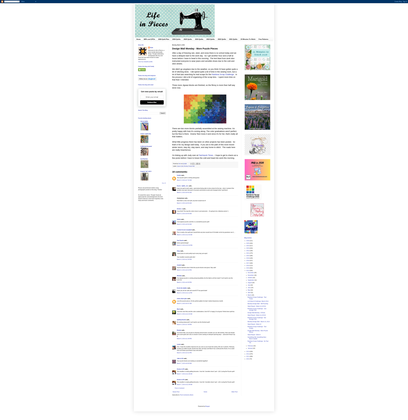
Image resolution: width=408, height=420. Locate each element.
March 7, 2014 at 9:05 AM (184, 363)
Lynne (179, 344)
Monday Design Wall (189, 166)
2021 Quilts (233, 39)
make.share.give (182, 298)
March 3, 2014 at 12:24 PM (184, 245)
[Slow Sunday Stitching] (257, 216)
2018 (248, 260)
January (250, 348)
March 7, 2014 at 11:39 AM (184, 374)
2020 (248, 255)
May (249, 290)
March (250, 295)
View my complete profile (145, 61)
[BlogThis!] (193, 164)
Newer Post (176, 392)
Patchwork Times (206, 155)
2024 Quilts (199, 39)
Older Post (234, 392)
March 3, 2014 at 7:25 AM (184, 180)
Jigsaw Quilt (180, 166)
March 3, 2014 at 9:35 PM (184, 282)
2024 (248, 245)
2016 (248, 265)
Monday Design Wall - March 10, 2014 (259, 321)
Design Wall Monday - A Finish (256, 312)
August (250, 282)
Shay (178, 251)
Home (138, 39)
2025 (248, 243)
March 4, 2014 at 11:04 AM (184, 314)
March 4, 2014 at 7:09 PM (184, 324)
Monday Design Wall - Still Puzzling (258, 303)
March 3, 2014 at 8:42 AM (184, 192)
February (250, 346)
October (250, 277)
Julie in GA (180, 358)
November (251, 275)
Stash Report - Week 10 (254, 324)
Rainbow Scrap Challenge (223, 74)
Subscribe (152, 102)
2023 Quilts (210, 39)
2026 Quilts (176, 39)
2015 (248, 268)
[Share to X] (195, 164)
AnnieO (179, 265)
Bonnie (179, 330)
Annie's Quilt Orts (145, 134)
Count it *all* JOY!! (146, 171)
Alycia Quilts (144, 121)
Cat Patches (144, 159)
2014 (248, 270)
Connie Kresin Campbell (184, 230)
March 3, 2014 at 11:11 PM (184, 293)
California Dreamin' (146, 146)
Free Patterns (263, 39)
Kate (151, 47)
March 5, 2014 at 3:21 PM (184, 353)
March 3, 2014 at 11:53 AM (184, 234)
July (249, 285)
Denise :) (179, 209)
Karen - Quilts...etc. (182, 186)
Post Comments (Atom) (186, 395)
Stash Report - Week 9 (254, 334)
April (249, 292)
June (249, 287)
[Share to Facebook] (197, 164)
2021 (248, 253)
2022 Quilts (222, 39)
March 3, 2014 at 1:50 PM (184, 259)
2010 (248, 359)
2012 (248, 354)
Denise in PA (181, 369)
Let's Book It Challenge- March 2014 (258, 301)
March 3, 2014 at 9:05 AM (184, 213)
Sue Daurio (180, 240)
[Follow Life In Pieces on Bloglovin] (147, 80)
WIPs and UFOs (149, 39)
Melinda (179, 275)
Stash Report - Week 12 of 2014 (257, 306)
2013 (248, 351)
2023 (248, 248)
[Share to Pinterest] (199, 164)
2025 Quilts (188, 39)
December (251, 272)
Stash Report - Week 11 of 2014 (257, 315)
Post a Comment (179, 388)
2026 (248, 240)
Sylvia (179, 219)
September (251, 280)
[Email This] (191, 164)
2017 (248, 263)
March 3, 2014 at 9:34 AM (184, 224)
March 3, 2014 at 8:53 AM (184, 203)
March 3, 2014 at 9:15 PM (184, 270)
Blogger (207, 406)
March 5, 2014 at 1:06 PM (184, 338)
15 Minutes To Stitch (248, 39)
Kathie (179, 175)
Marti (178, 309)
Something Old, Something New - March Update (257, 337)
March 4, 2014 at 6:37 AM (184, 303)
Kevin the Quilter (182, 288)
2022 (248, 250)
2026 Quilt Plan (163, 39)
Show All (164, 183)
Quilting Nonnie (181, 319)
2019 (248, 258)
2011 (248, 356)
